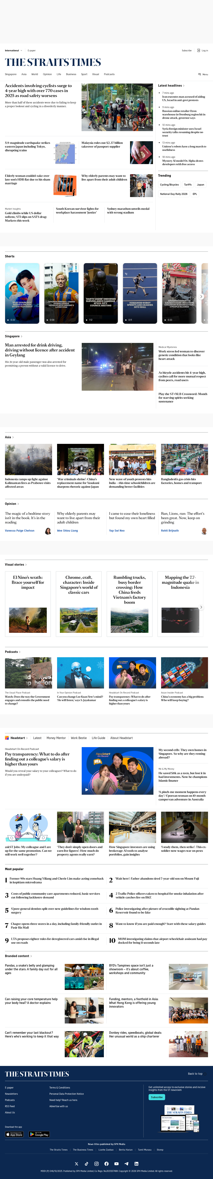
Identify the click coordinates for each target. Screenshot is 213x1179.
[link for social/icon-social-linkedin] (136, 1163)
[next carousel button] (201, 296)
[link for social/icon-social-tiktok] (86, 1163)
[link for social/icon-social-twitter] (76, 1163)
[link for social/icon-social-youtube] (116, 1163)
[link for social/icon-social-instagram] (96, 1163)
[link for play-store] (39, 1134)
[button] (14, 50)
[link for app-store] (15, 1134)
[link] (53, 62)
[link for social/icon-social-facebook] (106, 1163)
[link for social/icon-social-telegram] (126, 1163)
